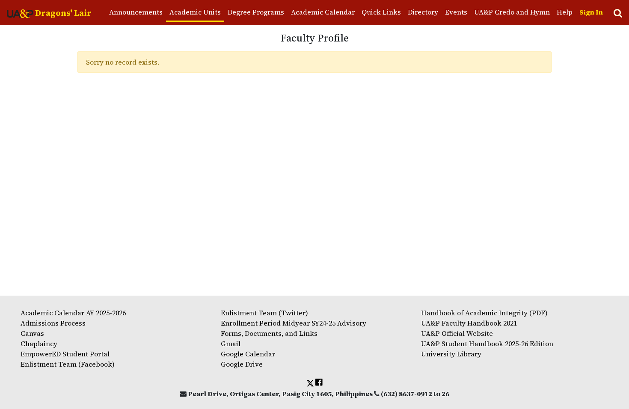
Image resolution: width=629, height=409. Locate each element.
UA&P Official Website (457, 333)
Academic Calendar (323, 12)
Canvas (32, 333)
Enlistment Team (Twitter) (264, 312)
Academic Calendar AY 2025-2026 (73, 312)
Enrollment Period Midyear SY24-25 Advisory (293, 323)
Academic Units (195, 12)
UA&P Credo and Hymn (512, 12)
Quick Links (381, 12)
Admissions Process (53, 323)
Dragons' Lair (62, 13)
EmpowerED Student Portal (65, 354)
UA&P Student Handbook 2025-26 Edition (487, 343)
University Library (451, 354)
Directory (423, 12)
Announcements (136, 12)
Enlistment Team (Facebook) (68, 364)
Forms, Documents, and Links (269, 333)
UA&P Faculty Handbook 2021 (469, 323)
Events (456, 12)
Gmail (230, 343)
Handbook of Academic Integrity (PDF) (484, 312)
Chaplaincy (39, 343)
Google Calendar (248, 354)
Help (565, 12)
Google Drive (242, 364)
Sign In (591, 12)
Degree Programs (256, 12)
